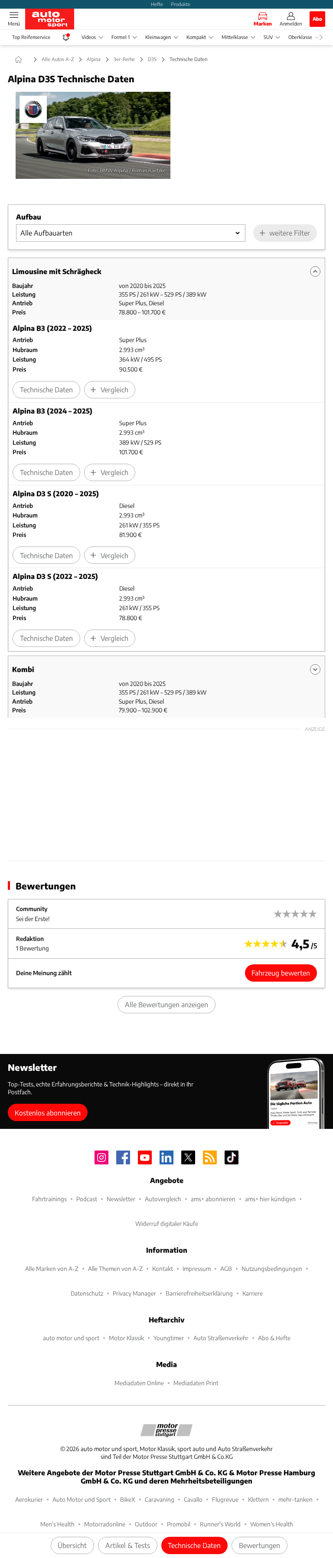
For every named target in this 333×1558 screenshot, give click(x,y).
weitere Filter (289, 233)
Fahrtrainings (49, 1198)
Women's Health (271, 1524)
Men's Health (57, 1524)
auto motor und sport (71, 1337)
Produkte (180, 4)
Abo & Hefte (274, 1337)
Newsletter (121, 1198)
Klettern (258, 1499)
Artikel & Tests (127, 1545)
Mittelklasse (235, 37)
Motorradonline (104, 1524)
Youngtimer (168, 1337)
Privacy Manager (134, 1293)
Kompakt (196, 37)
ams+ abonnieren (213, 1198)
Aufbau (28, 217)
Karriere (252, 1293)
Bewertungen (259, 1545)
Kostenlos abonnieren (48, 1113)
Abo (317, 19)
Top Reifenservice (31, 37)
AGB (226, 1268)
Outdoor (146, 1524)
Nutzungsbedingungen (272, 1268)
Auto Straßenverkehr (220, 1337)
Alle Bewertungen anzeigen (166, 1004)
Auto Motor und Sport (81, 1499)
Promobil (178, 1524)
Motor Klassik (126, 1337)
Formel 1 (120, 37)
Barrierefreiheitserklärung (199, 1293)
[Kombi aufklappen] (315, 669)
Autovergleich (163, 1198)
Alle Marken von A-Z (51, 1268)
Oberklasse (300, 37)
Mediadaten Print (196, 1383)
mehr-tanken (295, 1499)
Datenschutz (87, 1293)
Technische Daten (194, 1545)
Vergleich (114, 389)
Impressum (197, 1268)
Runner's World (220, 1524)
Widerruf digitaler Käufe (166, 1223)
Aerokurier (29, 1499)
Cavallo (193, 1499)
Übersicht (72, 1545)
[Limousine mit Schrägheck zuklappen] (315, 271)
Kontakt (162, 1268)
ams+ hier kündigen (270, 1198)
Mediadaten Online (139, 1383)
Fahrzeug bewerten (280, 973)
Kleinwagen (158, 37)
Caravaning (159, 1499)
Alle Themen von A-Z (115, 1268)
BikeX (127, 1499)
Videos (89, 37)
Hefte (157, 4)
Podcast (86, 1198)
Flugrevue (225, 1499)
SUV (268, 37)
